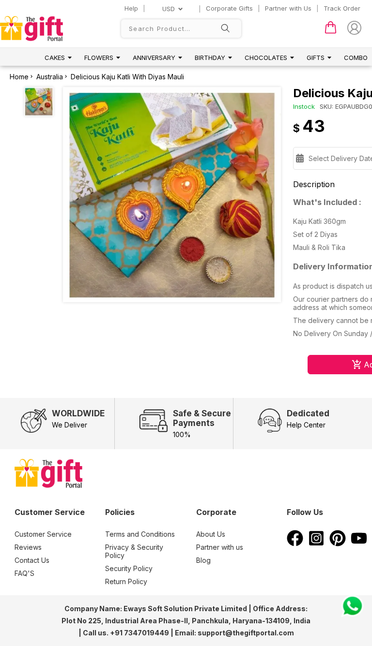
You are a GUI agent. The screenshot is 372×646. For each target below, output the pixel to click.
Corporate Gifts (229, 8)
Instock (304, 106)
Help (131, 8)
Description (314, 184)
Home (19, 77)
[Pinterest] (337, 543)
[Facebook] (295, 543)
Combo (356, 57)
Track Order (342, 8)
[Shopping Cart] (331, 31)
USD (168, 9)
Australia (49, 77)
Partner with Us (288, 8)
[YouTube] (359, 543)
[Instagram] (316, 543)
